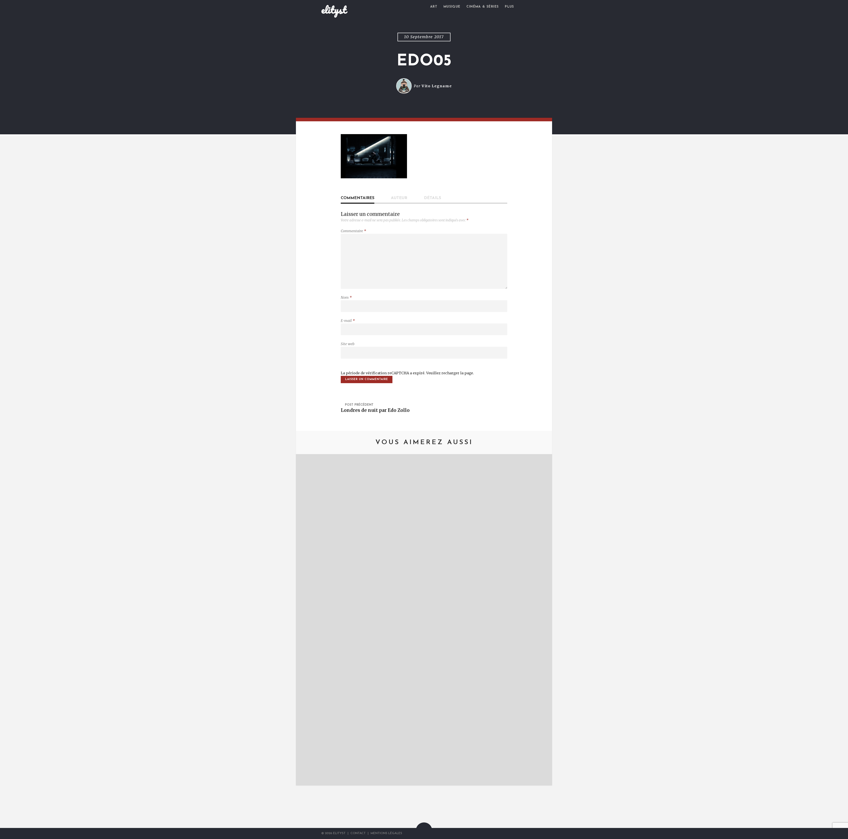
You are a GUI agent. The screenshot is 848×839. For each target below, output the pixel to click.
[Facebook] (519, 833)
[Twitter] (514, 833)
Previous (305, 619)
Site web (347, 344)
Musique (451, 6)
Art (433, 6)
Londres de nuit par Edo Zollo (375, 410)
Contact (358, 833)
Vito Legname (437, 86)
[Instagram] (524, 833)
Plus (509, 6)
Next (542, 619)
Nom (346, 297)
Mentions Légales (386, 833)
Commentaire (353, 231)
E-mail (348, 320)
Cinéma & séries (482, 6)
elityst (333, 9)
